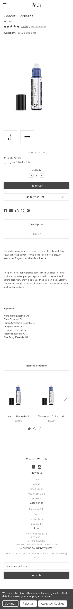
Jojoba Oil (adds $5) (19, 162)
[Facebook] (5, 210)
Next (65, 398)
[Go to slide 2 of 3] (34, 428)
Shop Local (36, 488)
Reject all (28, 603)
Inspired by (36, 524)
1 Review (36, 233)
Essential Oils (36, 509)
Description (36, 224)
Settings (10, 603)
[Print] (17, 210)
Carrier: (36, 152)
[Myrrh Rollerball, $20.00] (18, 393)
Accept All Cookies (52, 603)
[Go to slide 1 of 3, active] (29, 428)
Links (37, 479)
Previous (4, 398)
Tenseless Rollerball (51, 416)
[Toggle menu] (4, 4)
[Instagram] (39, 467)
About (36, 484)
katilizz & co (36, 519)
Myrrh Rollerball (18, 416)
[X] (22, 210)
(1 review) (25, 26)
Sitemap (36, 498)
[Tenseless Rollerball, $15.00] (51, 393)
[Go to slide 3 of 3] (40, 428)
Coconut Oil (14, 157)
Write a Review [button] (38, 26)
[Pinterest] (28, 210)
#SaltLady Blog (36, 493)
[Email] (11, 210)
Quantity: (37, 169)
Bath (36, 514)
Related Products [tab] (36, 365)
